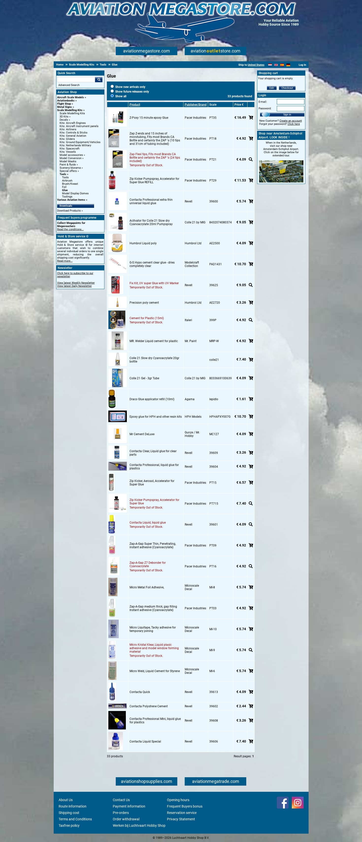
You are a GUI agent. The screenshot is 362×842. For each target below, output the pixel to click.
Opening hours (178, 800)
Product (135, 104)
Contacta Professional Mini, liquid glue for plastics (155, 720)
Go (98, 79)
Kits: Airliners (68, 129)
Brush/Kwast (70, 183)
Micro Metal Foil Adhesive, (147, 587)
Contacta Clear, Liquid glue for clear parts (153, 452)
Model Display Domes (75, 193)
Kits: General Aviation (73, 135)
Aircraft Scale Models (70, 97)
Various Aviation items (71, 199)
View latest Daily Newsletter (74, 286)
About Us (66, 800)
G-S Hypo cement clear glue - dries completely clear (152, 264)
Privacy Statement (181, 819)
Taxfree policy (69, 825)
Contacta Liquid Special (145, 741)
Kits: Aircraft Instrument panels (79, 126)
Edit (271, 88)
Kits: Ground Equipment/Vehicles (80, 142)
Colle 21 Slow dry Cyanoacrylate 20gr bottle (154, 359)
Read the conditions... (70, 229)
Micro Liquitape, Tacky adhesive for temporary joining (153, 629)
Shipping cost (69, 813)
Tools (63, 174)
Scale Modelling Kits (69, 110)
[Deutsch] (288, 64)
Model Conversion (71, 158)
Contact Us (121, 800)
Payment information (129, 806)
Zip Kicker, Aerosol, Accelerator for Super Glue (152, 482)
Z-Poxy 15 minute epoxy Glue (149, 117)
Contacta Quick (140, 692)
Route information (72, 806)
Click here (294, 124)
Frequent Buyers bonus (184, 806)
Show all (120, 96)
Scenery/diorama (70, 167)
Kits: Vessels (68, 151)
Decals (64, 119)
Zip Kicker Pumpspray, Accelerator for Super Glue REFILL (154, 180)
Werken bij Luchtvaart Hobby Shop (139, 825)
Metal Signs (64, 107)
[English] (276, 64)
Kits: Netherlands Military (75, 145)
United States (256, 64)
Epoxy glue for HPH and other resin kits (156, 416)
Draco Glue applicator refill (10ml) (152, 399)
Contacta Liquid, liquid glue (148, 522)
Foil (64, 187)
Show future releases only (132, 91)
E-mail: (263, 101)
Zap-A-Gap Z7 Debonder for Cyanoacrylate (148, 564)
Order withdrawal (126, 819)
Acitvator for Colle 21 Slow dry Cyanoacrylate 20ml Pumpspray (151, 222)
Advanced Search (69, 85)
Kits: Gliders (67, 139)
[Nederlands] (270, 64)
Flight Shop (64, 103)
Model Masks (68, 161)
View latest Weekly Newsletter (76, 282)
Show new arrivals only (130, 87)
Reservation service (182, 813)
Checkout (287, 88)
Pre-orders (121, 813)
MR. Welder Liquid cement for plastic (154, 341)
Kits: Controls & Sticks (73, 132)
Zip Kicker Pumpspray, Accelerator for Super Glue (154, 501)
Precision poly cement (144, 302)
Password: (265, 108)
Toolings (67, 196)
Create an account (291, 120)
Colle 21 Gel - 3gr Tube (144, 378)
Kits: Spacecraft (70, 148)
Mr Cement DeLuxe (142, 434)
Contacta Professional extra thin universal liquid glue (151, 201)
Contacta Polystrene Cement (149, 706)
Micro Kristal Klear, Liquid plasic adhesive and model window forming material (154, 648)
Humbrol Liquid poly (143, 243)
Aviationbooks (66, 100)
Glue (65, 190)
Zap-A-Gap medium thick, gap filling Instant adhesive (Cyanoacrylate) (153, 608)
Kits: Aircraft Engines (73, 123)
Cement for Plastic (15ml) (147, 318)
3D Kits (64, 116)
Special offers (68, 171)
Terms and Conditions (75, 819)
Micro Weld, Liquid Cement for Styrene (155, 671)
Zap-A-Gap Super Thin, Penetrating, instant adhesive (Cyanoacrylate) (153, 545)
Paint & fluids (68, 164)
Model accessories (71, 155)
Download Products (69, 210)
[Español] (282, 64)
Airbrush (67, 180)
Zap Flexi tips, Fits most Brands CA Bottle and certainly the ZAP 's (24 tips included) (155, 157)
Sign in (287, 114)
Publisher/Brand (196, 104)
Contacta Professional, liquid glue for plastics (154, 466)
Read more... (65, 261)
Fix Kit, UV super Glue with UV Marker (154, 283)
